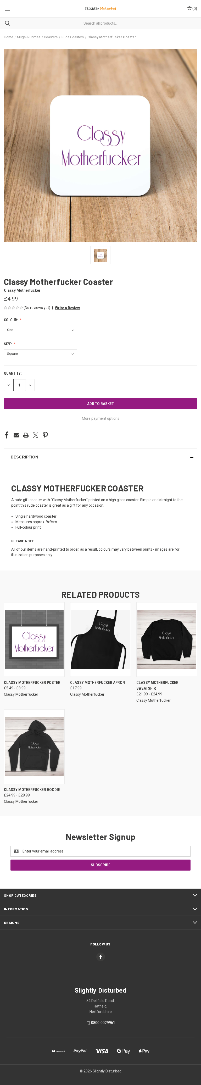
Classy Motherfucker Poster (32, 682)
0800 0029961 (103, 1022)
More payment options (100, 418)
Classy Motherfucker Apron (97, 682)
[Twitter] (35, 435)
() (194, 9)
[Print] (26, 435)
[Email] (16, 435)
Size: (8, 344)
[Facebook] (6, 435)
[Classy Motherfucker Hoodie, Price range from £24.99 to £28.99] (34, 746)
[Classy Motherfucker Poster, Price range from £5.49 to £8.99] (34, 639)
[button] (65, 308)
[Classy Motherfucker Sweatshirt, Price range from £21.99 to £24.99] (166, 639)
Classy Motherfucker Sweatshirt (157, 685)
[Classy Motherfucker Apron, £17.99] (100, 639)
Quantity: (12, 373)
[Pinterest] (45, 435)
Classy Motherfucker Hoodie (32, 789)
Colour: (11, 320)
